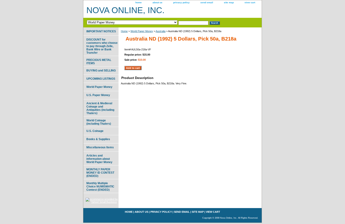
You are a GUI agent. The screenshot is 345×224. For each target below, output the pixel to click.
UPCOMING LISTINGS (100, 78)
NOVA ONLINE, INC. (125, 10)
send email (206, 2)
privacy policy (181, 2)
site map (229, 2)
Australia (160, 31)
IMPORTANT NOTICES (101, 31)
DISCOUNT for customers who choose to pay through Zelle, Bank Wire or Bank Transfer (102, 46)
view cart (250, 2)
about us (157, 2)
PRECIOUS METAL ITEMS (98, 61)
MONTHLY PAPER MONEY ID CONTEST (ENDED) (100, 173)
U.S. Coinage (95, 131)
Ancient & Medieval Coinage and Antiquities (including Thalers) (100, 108)
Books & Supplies (98, 139)
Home (124, 31)
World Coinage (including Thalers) (98, 122)
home (138, 2)
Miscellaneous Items (100, 147)
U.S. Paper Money (98, 95)
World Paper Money (141, 31)
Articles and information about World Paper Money (99, 159)
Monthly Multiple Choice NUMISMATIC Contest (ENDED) (100, 186)
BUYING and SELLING (101, 70)
